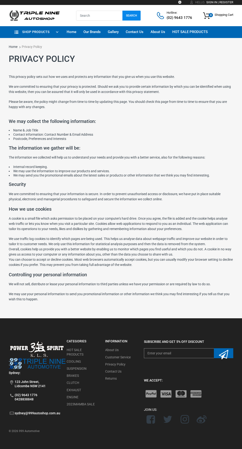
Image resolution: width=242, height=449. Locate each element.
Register (226, 2)
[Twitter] (168, 419)
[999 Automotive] (34, 15)
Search (131, 15)
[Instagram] (185, 419)
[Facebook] (151, 419)
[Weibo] (202, 419)
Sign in (211, 2)
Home (13, 47)
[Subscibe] (223, 353)
